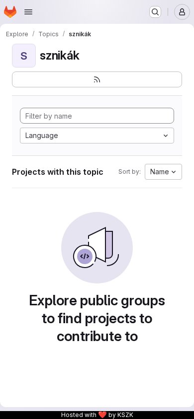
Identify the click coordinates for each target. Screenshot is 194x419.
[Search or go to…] (155, 12)
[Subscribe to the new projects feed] (97, 79)
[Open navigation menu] (28, 12)
